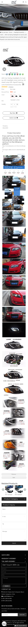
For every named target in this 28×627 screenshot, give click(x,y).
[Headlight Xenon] (16, 95)
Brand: (4, 128)
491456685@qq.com (8, 596)
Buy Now (12, 113)
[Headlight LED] (20, 95)
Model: (4, 126)
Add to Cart (12, 118)
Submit (14, 543)
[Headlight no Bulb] (12, 95)
